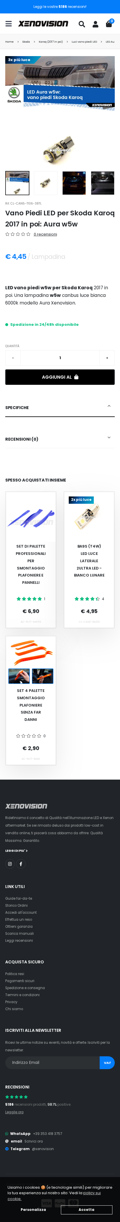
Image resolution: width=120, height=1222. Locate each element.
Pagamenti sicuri (19, 981)
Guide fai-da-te (18, 898)
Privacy (11, 1002)
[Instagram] (10, 864)
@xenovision (43, 1149)
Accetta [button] (86, 1209)
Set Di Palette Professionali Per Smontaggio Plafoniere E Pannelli (31, 564)
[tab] (60, 408)
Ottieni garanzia (19, 926)
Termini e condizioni (22, 995)
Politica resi (14, 974)
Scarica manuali (19, 933)
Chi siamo (14, 1009)
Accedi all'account (21, 912)
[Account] (95, 24)
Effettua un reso (18, 919)
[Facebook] (21, 864)
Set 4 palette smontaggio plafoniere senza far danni (31, 705)
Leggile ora (14, 1112)
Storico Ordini (16, 905)
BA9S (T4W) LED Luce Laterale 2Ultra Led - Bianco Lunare (89, 561)
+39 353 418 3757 (47, 1133)
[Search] (82, 24)
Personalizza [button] (33, 1209)
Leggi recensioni (19, 940)
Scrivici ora (33, 1141)
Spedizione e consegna (25, 988)
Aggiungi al (57, 377)
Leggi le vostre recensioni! (60, 6)
